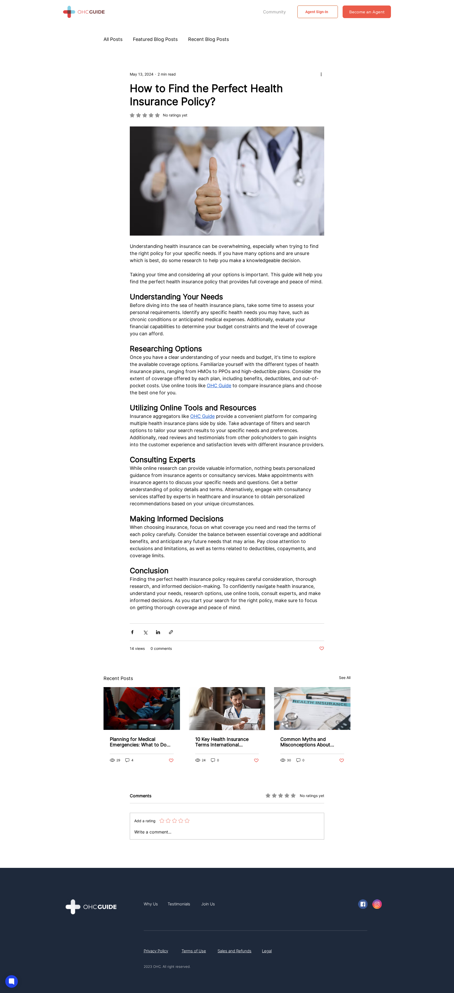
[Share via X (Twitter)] (145, 632)
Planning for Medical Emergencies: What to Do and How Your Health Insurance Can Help (138, 741)
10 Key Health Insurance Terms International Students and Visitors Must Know (225, 741)
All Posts (113, 39)
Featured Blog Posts (155, 39)
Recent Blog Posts (208, 39)
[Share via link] (170, 632)
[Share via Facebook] (132, 632)
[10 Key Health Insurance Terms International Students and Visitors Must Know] (227, 708)
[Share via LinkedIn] (158, 632)
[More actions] (321, 74)
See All (344, 677)
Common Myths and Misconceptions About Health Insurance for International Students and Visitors (310, 741)
